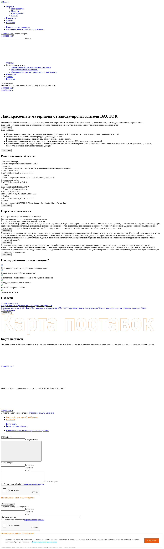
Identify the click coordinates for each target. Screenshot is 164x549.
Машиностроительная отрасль (24, 70)
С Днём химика (8, 310)
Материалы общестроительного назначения (25, 29)
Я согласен (151, 541)
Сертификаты (17, 13)
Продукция (11, 18)
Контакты (10, 23)
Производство (17, 9)
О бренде (10, 6)
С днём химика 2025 (10, 303)
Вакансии (10, 419)
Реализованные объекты (16, 426)
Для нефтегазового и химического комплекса (31, 67)
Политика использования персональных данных (27, 430)
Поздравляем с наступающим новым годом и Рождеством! (26, 306)
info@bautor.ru (7, 90)
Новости (15, 11)
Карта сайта (11, 424)
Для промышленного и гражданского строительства (34, 72)
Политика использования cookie (44, 542)
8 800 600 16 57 (7, 34)
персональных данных (34, 484)
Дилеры (9, 20)
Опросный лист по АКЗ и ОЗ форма (22, 417)
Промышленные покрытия (18, 27)
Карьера (14, 16)
